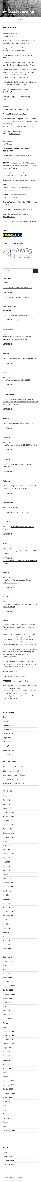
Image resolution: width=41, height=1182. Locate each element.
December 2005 (9, 1130)
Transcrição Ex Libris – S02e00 (14, 775)
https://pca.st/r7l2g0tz (22, 512)
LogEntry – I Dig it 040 (11, 97)
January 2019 (7, 808)
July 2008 (6, 1002)
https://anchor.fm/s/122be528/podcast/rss (18, 297)
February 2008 (8, 1023)
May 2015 (6, 850)
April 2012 (6, 903)
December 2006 (9, 1081)
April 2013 (6, 866)
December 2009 (9, 957)
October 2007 (8, 1040)
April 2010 (6, 944)
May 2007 (6, 1060)
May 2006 (6, 1110)
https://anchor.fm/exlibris (20, 315)
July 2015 (6, 841)
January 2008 (8, 1027)
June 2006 (6, 1106)
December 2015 (8, 833)
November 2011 (8, 916)
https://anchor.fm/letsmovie (24, 320)
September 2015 (9, 837)
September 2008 (9, 994)
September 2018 (9, 825)
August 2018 (7, 829)
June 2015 (6, 845)
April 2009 (7, 973)
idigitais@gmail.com (14, 89)
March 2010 (7, 949)
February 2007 (8, 1073)
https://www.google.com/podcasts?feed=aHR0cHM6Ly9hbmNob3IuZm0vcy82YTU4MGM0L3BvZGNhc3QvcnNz (20, 401)
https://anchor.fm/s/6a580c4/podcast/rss (17, 288)
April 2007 (6, 1064)
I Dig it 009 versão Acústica (15, 109)
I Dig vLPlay (7, 746)
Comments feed (9, 1160)
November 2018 (8, 817)
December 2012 (8, 883)
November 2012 (8, 887)
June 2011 (6, 928)
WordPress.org (8, 1165)
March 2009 (7, 978)
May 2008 (6, 1011)
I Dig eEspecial (8, 725)
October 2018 (8, 821)
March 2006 (7, 1118)
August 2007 (7, 1048)
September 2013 (9, 854)
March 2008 (7, 1019)
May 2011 (6, 932)
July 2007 (6, 1052)
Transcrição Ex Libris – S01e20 (13, 783)
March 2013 (7, 870)
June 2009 (6, 965)
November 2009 (9, 961)
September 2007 (9, 1044)
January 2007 (7, 1077)
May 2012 (6, 899)
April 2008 (7, 1015)
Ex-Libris (6, 721)
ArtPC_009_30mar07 (14, 126)
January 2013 (7, 878)
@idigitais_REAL (9, 92)
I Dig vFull (6, 742)
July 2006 (6, 1101)
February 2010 (8, 953)
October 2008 (8, 990)
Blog (4, 717)
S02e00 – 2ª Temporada (11, 779)
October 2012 (8, 891)
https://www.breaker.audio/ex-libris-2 (24, 358)
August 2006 (7, 1097)
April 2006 (7, 1114)
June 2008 (6, 1007)
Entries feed (7, 1156)
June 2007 (6, 1056)
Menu (21, 20)
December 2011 (8, 911)
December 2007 (9, 1031)
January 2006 (8, 1126)
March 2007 (7, 1068)
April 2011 (6, 936)
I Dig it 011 (7, 144)
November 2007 (9, 1035)
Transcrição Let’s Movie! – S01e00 (15, 767)
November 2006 (9, 1085)
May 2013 (6, 862)
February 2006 (8, 1122)
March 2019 (7, 804)
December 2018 (8, 812)
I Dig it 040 (8, 36)
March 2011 (7, 940)
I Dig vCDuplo (7, 738)
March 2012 (7, 907)
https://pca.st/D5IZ (17, 507)
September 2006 (9, 1093)
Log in (5, 1152)
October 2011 (7, 920)
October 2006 (8, 1089)
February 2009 (8, 982)
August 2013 (7, 858)
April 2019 (6, 800)
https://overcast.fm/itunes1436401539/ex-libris (20, 445)
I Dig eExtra (7, 729)
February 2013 (8, 874)
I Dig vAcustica (8, 734)
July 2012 (6, 895)
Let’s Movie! (7, 754)
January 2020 (7, 796)
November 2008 (9, 986)
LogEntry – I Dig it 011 (10, 221)
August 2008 (7, 998)
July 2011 (6, 924)
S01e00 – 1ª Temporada (11, 771)
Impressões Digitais (19, 11)
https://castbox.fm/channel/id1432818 (16, 380)
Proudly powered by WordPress (13, 1177)
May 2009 (6, 969)
